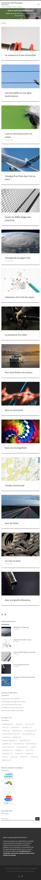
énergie (34, 757)
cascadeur (27, 727)
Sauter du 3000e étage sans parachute (12, 710)
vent (5, 757)
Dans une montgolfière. (16, 447)
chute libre (17, 730)
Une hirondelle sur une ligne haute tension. (13, 701)
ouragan (19, 750)
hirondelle (18, 743)
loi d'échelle (31, 743)
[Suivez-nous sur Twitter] (5, 614)
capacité (15, 727)
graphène (6, 743)
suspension (7, 753)
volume (24, 757)
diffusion (17, 737)
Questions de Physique (16, 868)
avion (5, 727)
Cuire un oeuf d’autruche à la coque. (11, 704)
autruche (29, 724)
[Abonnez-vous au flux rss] (2, 614)
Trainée (29, 753)
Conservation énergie (11, 734)
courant (6, 737)
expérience (25, 740)
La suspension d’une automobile (20, 55)
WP (14, 871)
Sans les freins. (12, 523)
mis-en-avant (8, 747)
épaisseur (7, 760)
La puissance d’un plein (16, 334)
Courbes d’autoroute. (15, 485)
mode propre (22, 747)
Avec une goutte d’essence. (18, 600)
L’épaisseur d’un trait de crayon (19, 297)
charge (6, 730)
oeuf (33, 747)
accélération (7, 724)
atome (19, 724)
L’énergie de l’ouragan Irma (17, 257)
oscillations (7, 750)
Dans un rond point (14, 410)
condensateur (31, 730)
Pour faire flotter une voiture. (19, 372)
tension (19, 753)
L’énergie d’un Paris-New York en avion (12, 707)
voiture (14, 757)
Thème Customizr (30, 871)
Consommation (28, 734)
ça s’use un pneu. (13, 560)
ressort (29, 750)
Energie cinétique (9, 740)
